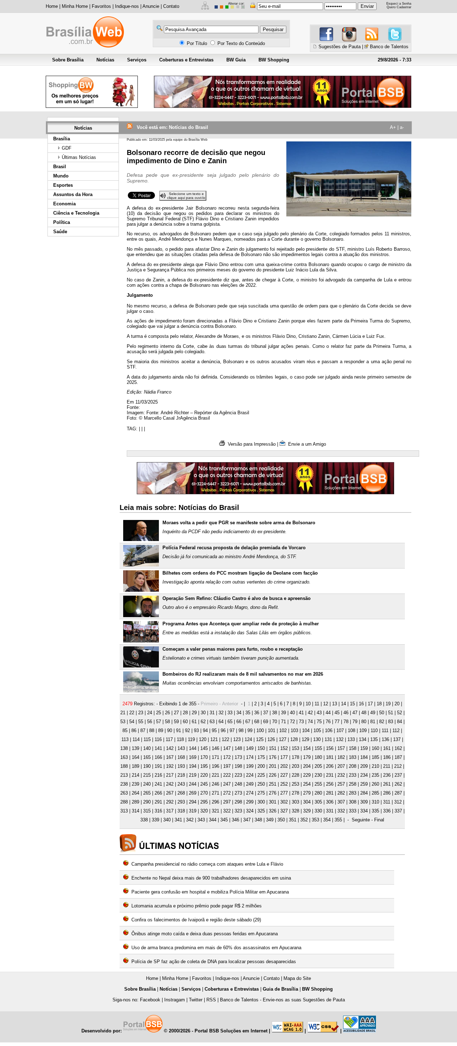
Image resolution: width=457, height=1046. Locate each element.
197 (227, 766)
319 (192, 811)
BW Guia (236, 59)
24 (149, 712)
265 (147, 793)
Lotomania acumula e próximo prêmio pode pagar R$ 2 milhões (196, 906)
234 (364, 775)
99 (249, 730)
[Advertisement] (82, 349)
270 (204, 793)
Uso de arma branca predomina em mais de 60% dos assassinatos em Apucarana (216, 947)
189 (135, 766)
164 (135, 757)
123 (237, 739)
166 (158, 757)
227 (284, 775)
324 (249, 811)
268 (181, 793)
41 (301, 712)
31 (212, 712)
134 (362, 739)
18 (379, 703)
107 (340, 730)
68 (256, 721)
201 (272, 766)
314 (135, 811)
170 (204, 757)
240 (147, 784)
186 (387, 757)
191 (158, 766)
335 (375, 811)
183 (352, 757)
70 (274, 721)
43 (319, 712)
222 (227, 775)
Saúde (60, 231)
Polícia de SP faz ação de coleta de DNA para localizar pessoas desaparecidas (213, 961)
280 (318, 793)
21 (122, 712)
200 (261, 766)
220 (204, 775)
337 (398, 811)
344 (212, 819)
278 (295, 793)
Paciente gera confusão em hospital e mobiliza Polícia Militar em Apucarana (210, 892)
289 (135, 802)
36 (256, 712)
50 (381, 712)
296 (215, 802)
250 (261, 784)
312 (398, 802)
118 (180, 739)
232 (341, 775)
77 (337, 721)
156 (329, 748)
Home (52, 6)
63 (212, 721)
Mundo (61, 176)
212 (398, 766)
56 (149, 721)
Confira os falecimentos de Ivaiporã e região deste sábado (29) (196, 919)
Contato (171, 6)
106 (328, 730)
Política (61, 222)
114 (136, 739)
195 (204, 766)
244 (192, 784)
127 (282, 739)
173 (238, 757)
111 (385, 730)
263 (124, 793)
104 (306, 730)
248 (238, 784)
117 (169, 739)
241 (158, 784)
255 (318, 784)
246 (215, 784)
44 (328, 712)
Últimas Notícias (78, 157)
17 (370, 703)
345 (224, 819)
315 (147, 811)
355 (338, 819)
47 (354, 712)
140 (147, 748)
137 (397, 739)
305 (318, 802)
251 (272, 784)
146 (215, 748)
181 (329, 757)
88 (151, 730)
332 (341, 811)
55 (140, 721)
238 (124, 784)
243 (181, 784)
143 (181, 748)
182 (341, 757)
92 (187, 730)
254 (307, 784)
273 (238, 793)
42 (310, 712)
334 (364, 811)
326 (272, 811)
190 (147, 766)
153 (295, 748)
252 (284, 784)
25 (158, 712)
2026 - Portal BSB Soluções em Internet (223, 1031)
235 (375, 775)
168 (181, 757)
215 (147, 775)
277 (284, 793)
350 (281, 819)
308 (352, 802)
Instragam (174, 999)
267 (170, 793)
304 (307, 802)
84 (399, 721)
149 (249, 748)
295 (204, 802)
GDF (65, 148)
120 (202, 739)
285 (375, 793)
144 (192, 748)
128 (294, 739)
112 (396, 730)
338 (144, 819)
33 (229, 712)
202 (284, 766)
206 (329, 766)
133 (351, 739)
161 (387, 748)
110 (374, 730)
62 (203, 721)
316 (158, 811)
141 (158, 748)
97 (232, 730)
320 (204, 811)
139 (135, 748)
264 (135, 793)
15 (352, 703)
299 (249, 802)
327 (284, 811)
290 (147, 802)
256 (329, 784)
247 (227, 784)
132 (339, 739)
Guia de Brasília (280, 989)
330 (318, 811)
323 (238, 811)
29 (194, 712)
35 (247, 712)
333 (352, 811)
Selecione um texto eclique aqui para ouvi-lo (186, 196)
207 (341, 766)
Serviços (136, 59)
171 (215, 757)
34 (238, 712)
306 (329, 802)
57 (158, 721)
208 (352, 766)
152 (284, 748)
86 (133, 730)
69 (265, 721)
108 (351, 730)
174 (249, 757)
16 (361, 703)
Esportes (63, 185)
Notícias (105, 59)
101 (271, 730)
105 (317, 730)
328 (295, 811)
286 (387, 793)
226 (272, 775)
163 (124, 757)
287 (398, 793)
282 (341, 793)
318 (181, 811)
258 (352, 784)
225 (261, 775)
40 (292, 712)
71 (283, 721)
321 (215, 811)
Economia (64, 203)
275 (261, 793)
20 (397, 703)
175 (261, 757)
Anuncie (150, 6)
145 (204, 748)
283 (352, 793)
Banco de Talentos (389, 46)
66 (238, 721)
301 (272, 802)
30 (203, 712)
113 (125, 739)
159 (364, 748)
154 (307, 748)
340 (167, 819)
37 (265, 712)
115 (147, 739)
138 (124, 748)
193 (181, 766)
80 (363, 721)
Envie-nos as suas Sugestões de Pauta (304, 999)
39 (283, 712)
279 (307, 793)
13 (334, 703)
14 (343, 703)
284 (364, 793)
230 (318, 775)
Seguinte (361, 819)
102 (283, 730)
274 (249, 793)
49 (372, 712)
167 (170, 757)
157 (341, 748)
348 (258, 819)
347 (247, 819)
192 (170, 766)
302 (284, 802)
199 (249, 766)
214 (135, 775)
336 (387, 811)
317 (170, 811)
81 (372, 721)
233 (352, 775)
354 (327, 819)
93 (196, 730)
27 (176, 712)
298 (238, 802)
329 (307, 811)
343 (201, 819)
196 (215, 766)
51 (390, 712)
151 (272, 748)
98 (240, 730)
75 (319, 721)
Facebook (150, 999)
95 (214, 730)
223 (238, 775)
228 (295, 775)
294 (192, 802)
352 (304, 819)
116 (158, 739)
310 (375, 802)
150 (261, 748)
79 (354, 721)
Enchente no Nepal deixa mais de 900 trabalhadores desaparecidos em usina (211, 878)
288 (124, 802)
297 (227, 802)
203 (295, 766)
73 (301, 721)
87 (142, 730)
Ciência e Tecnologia (76, 213)
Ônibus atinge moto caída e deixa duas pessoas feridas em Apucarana (204, 933)
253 (295, 784)
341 (178, 819)
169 (192, 757)
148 (238, 748)
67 (247, 721)
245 (204, 784)
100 (260, 730)
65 (229, 721)
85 (124, 730)
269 (192, 793)
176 (272, 757)
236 (387, 775)
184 (364, 757)
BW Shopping (273, 59)
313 (124, 811)
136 (385, 739)
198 (238, 766)
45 (337, 712)
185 (375, 757)
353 (315, 819)
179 (307, 757)
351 (292, 819)
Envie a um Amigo (305, 444)
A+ (393, 127)
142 (170, 748)
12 (325, 703)
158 (352, 748)
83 (390, 721)
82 (381, 721)
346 (235, 819)
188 (124, 766)
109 (363, 730)
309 (364, 802)
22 (131, 712)
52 (399, 712)
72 (292, 721)
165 (147, 757)
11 (317, 703)
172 (227, 757)
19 (388, 703)
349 (269, 819)
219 (192, 775)
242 (170, 784)
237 (398, 775)
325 (261, 811)
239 (135, 784)
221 (215, 775)
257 (341, 784)
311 (386, 802)
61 (194, 721)
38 (274, 712)
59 (176, 721)
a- (402, 127)
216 (158, 775)
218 (181, 775)
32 (221, 712)
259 (364, 784)
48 (363, 712)
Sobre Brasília (68, 59)
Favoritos (101, 6)
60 (185, 721)
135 (374, 739)
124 (248, 739)
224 (249, 775)
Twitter (195, 999)
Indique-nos (127, 6)
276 (272, 793)
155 (318, 748)
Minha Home (75, 6)
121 (214, 739)
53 (122, 721)
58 (167, 721)
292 (170, 802)
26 (167, 712)
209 (364, 766)
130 (317, 739)
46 (345, 712)
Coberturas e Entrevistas (186, 59)
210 (375, 766)
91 (178, 730)
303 (295, 802)
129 (305, 739)
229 (307, 775)
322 (227, 811)
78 (345, 721)
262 (398, 784)
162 (398, 748)
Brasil (59, 166)
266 (158, 793)
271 (215, 793)
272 (227, 793)
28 (185, 712)
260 (375, 784)
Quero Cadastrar (399, 7)
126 (271, 739)
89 (160, 730)
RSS (211, 999)
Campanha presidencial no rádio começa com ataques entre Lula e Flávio (207, 864)
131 (328, 739)
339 (155, 819)
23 (140, 712)
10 (308, 703)
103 (294, 730)
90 (169, 730)
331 (329, 811)
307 (341, 802)
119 (191, 739)
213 (124, 775)
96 (223, 730)
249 (249, 784)
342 (190, 819)
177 (284, 757)
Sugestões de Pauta (339, 46)
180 (318, 757)
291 (158, 802)
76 (328, 721)
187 (398, 757)
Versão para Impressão (250, 444)
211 (386, 766)
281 (329, 793)
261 (387, 784)
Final (379, 819)
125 (259, 739)
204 (307, 766)
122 (225, 739)
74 (310, 721)
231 (329, 775)
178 (295, 757)
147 (227, 748)
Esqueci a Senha (398, 3)
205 (318, 766)
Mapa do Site (297, 978)
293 (181, 802)
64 (221, 721)
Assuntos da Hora (72, 194)
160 (375, 748)
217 (170, 775)
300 (261, 802)
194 (192, 766)
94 (205, 730)
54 (131, 721)
